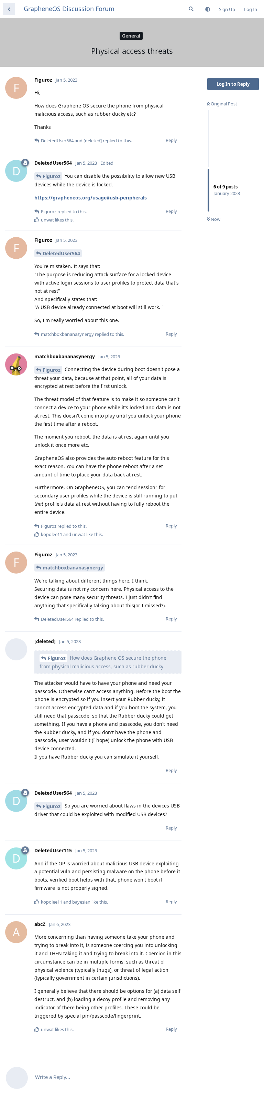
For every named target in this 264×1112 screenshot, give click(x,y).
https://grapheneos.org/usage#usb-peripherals (90, 197)
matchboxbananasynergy (73, 567)
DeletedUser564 (61, 253)
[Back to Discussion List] (9, 9)
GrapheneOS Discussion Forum (69, 8)
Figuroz (51, 176)
